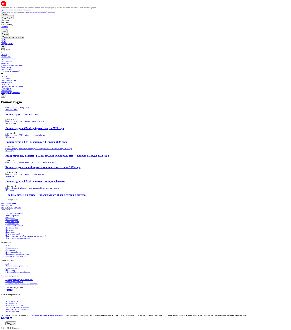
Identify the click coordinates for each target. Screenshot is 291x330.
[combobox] (10, 323)
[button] (3, 40)
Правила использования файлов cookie (40, 12)
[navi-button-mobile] (3, 47)
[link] (5, 34)
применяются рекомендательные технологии (46, 315)
